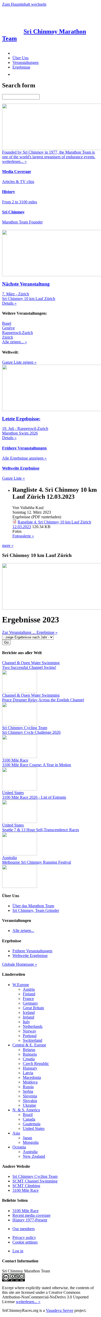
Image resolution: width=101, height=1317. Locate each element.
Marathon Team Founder (22, 222)
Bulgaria (30, 1054)
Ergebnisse (21, 67)
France (28, 998)
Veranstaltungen (25, 62)
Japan (27, 1138)
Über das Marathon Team (33, 906)
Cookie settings (25, 1242)
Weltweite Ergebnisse (30, 955)
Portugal (30, 1035)
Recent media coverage (31, 1215)
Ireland (28, 1017)
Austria (29, 989)
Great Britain (33, 1008)
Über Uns (20, 58)
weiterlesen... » (28, 1301)
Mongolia (31, 1142)
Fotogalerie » (23, 536)
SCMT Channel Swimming (34, 1181)
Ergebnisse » (47, 632)
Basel (6, 323)
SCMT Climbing (26, 1185)
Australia (30, 1151)
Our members (23, 1229)
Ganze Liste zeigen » (19, 362)
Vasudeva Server (59, 1310)
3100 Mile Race (25, 1190)
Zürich (7, 337)
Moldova (30, 1082)
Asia (16, 1133)
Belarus (29, 1049)
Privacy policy (24, 1237)
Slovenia (30, 1096)
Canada (29, 1119)
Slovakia (30, 1100)
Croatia (29, 1059)
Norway (29, 1031)
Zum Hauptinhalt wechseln (24, 4)
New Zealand (34, 1156)
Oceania (19, 1147)
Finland (29, 994)
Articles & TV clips (18, 181)
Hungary (30, 1068)
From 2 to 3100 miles (19, 202)
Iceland (29, 1012)
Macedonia (32, 1077)
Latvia (28, 1073)
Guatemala (31, 1124)
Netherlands (32, 1026)
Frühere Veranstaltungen (32, 951)
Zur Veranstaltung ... (19, 632)
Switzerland (32, 1040)
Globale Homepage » (19, 964)
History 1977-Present (29, 1220)
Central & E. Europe (29, 1045)
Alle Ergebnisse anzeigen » (24, 458)
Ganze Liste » (13, 478)
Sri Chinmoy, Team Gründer (35, 910)
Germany (30, 1003)
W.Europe (20, 984)
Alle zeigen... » (14, 342)
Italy (26, 1022)
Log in (17, 1251)
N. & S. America (26, 1110)
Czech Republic (36, 1063)
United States (34, 1128)
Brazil (28, 1114)
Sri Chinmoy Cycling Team (34, 1176)
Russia (28, 1087)
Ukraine (29, 1105)
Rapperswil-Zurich (17, 332)
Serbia (28, 1091)
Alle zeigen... (23, 930)
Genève (8, 328)
